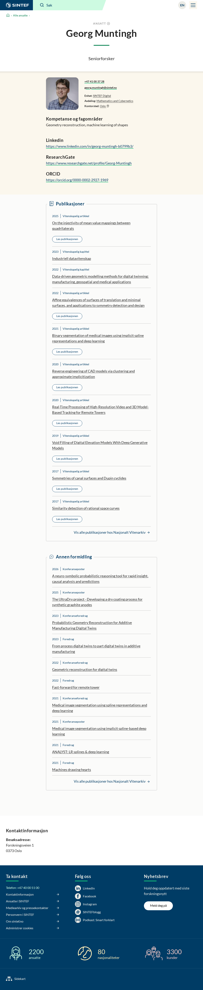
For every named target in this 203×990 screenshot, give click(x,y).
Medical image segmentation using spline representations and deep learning (99, 708)
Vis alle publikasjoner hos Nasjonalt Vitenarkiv (110, 532)
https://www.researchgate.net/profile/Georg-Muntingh (89, 163)
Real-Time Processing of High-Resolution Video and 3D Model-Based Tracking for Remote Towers (100, 410)
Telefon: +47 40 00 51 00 (22, 887)
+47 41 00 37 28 (94, 81)
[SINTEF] (16, 5)
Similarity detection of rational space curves (86, 508)
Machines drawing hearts (71, 769)
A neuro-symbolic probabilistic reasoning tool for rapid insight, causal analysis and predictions (100, 579)
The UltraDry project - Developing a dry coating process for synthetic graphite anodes (97, 602)
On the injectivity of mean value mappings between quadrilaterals (91, 226)
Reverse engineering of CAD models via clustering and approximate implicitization (93, 374)
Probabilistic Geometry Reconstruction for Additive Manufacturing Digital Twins (92, 625)
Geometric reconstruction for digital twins (84, 669)
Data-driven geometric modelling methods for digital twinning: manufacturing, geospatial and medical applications (100, 279)
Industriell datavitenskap (71, 258)
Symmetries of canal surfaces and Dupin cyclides (89, 478)
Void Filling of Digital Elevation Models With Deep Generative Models (99, 445)
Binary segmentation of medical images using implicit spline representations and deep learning (98, 338)
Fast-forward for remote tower (76, 687)
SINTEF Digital (102, 95)
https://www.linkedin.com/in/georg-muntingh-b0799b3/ (89, 146)
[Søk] (42, 5)
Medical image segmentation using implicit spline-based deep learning (99, 731)
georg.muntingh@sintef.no (100, 87)
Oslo (103, 106)
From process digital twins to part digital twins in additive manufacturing (96, 649)
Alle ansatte (20, 15)
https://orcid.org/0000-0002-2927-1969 (77, 180)
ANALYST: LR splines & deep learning (80, 752)
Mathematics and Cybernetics (115, 101)
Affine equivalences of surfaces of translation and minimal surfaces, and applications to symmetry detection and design (98, 303)
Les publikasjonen (67, 239)
